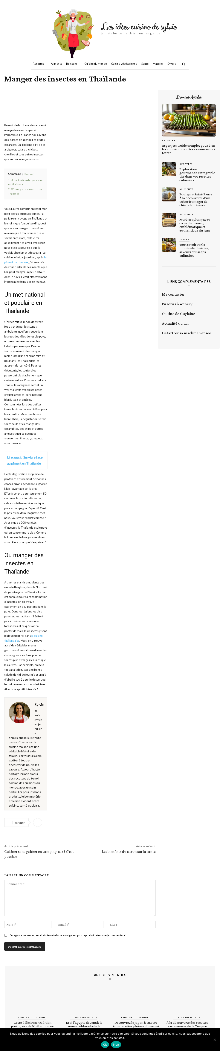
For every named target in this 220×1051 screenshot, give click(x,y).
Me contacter (173, 294)
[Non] (214, 1039)
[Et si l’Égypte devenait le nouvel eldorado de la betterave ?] (84, 999)
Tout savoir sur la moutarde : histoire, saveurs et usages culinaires (194, 250)
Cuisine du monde (32, 1017)
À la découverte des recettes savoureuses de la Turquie (187, 1024)
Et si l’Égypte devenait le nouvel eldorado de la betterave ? (84, 1026)
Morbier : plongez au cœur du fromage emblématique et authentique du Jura (194, 224)
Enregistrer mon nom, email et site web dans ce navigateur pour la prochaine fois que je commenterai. (68, 935)
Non (116, 1044)
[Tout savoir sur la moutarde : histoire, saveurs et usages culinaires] (169, 245)
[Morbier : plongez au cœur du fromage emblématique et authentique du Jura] (169, 220)
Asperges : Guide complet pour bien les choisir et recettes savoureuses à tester (188, 149)
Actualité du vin (175, 323)
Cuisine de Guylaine (178, 313)
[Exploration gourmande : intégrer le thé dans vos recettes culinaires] (169, 169)
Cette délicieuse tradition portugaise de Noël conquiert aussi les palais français (33, 1026)
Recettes (168, 140)
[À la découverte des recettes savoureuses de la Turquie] (187, 999)
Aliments (186, 189)
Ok (105, 1044)
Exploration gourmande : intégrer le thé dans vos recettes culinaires (197, 174)
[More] (37, 822)
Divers (184, 239)
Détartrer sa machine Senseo (186, 333)
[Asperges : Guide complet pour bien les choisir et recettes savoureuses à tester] (189, 120)
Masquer (28, 174)
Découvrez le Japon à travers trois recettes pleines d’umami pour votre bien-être (136, 1026)
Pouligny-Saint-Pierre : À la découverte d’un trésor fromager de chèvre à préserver (196, 199)
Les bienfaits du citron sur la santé (129, 851)
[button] (183, 63)
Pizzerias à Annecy (177, 304)
